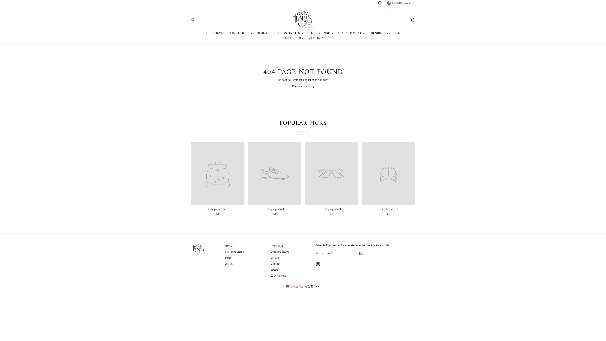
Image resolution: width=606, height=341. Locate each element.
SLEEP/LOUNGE (319, 33)
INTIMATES (292, 33)
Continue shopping (303, 86)
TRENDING (377, 33)
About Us (229, 245)
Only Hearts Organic (234, 251)
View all (303, 131)
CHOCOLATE (215, 33)
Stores (228, 257)
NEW (275, 33)
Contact (229, 263)
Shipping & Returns (280, 251)
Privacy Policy (277, 245)
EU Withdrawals (278, 275)
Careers (274, 269)
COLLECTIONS (239, 33)
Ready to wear (350, 33)
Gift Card (275, 257)
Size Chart (276, 263)
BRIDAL (262, 33)
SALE (396, 33)
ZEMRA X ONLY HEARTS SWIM (303, 38)
